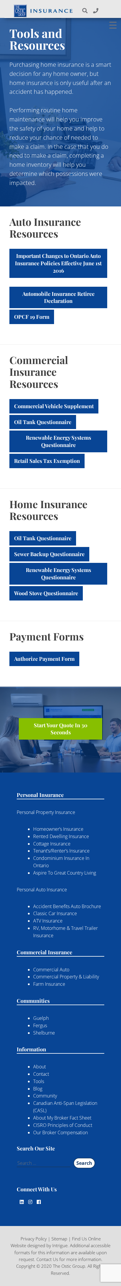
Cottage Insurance (51, 843)
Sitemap (59, 1239)
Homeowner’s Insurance (58, 829)
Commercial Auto (51, 969)
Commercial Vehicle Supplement (54, 406)
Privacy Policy (34, 1239)
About (39, 1066)
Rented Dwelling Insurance (61, 836)
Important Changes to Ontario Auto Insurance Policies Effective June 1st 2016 (58, 263)
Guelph (41, 1018)
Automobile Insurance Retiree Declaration (58, 297)
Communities (33, 1000)
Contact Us (47, 1259)
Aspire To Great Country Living (64, 873)
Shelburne (44, 1033)
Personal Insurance (40, 794)
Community (45, 1095)
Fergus (40, 1025)
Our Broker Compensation (60, 1132)
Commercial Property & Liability (66, 976)
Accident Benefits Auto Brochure (67, 906)
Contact (41, 1074)
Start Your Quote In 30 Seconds (61, 729)
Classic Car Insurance (55, 913)
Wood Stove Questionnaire (46, 593)
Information (31, 1049)
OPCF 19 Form (31, 316)
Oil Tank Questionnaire (42, 422)
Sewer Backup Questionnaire (49, 554)
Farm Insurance (49, 984)
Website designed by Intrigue (39, 1245)
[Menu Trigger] (113, 25)
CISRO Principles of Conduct (62, 1125)
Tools (38, 1081)
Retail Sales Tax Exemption (47, 460)
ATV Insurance (48, 921)
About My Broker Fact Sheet (62, 1118)
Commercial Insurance (44, 952)
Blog (37, 1088)
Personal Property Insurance (46, 812)
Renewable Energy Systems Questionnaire (58, 441)
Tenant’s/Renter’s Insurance (61, 851)
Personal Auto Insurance (42, 889)
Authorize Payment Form (44, 658)
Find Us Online (86, 1239)
